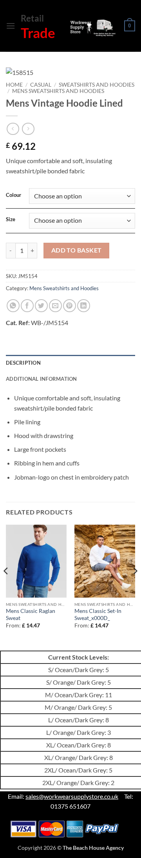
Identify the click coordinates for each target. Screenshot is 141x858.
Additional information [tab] (41, 379)
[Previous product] (28, 129)
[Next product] (13, 129)
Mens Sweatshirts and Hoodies (58, 91)
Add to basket (76, 250)
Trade (38, 32)
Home (14, 85)
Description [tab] (23, 363)
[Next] (134, 586)
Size (10, 219)
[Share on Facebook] (27, 305)
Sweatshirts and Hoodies (96, 85)
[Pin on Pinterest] (69, 305)
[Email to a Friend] (55, 305)
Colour (13, 195)
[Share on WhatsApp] (13, 305)
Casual (40, 85)
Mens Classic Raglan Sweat (30, 614)
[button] (10, 25)
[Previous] (6, 586)
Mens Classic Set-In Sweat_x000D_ (97, 614)
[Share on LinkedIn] (83, 305)
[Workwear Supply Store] (92, 27)
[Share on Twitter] (41, 305)
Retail (32, 18)
